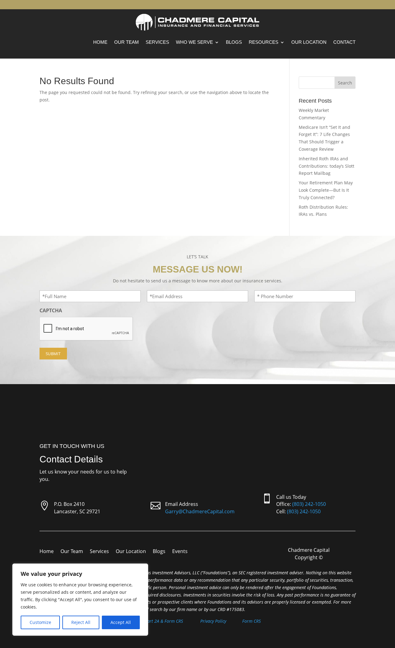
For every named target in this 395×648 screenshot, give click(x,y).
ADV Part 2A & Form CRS (159, 621)
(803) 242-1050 (309, 504)
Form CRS (251, 621)
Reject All (80, 622)
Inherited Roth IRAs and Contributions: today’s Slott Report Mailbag (326, 166)
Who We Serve (194, 42)
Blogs (234, 42)
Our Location (308, 42)
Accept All (120, 622)
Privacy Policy (213, 621)
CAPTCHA (51, 310)
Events (180, 552)
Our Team (126, 42)
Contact (344, 42)
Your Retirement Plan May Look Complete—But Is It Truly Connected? (326, 190)
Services (157, 42)
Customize (40, 622)
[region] (80, 600)
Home (100, 42)
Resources (263, 42)
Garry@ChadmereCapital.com (200, 511)
